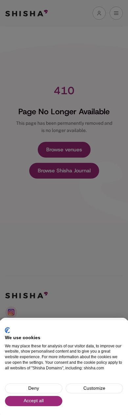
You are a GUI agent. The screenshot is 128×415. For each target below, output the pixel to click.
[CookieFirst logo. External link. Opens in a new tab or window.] (7, 330)
